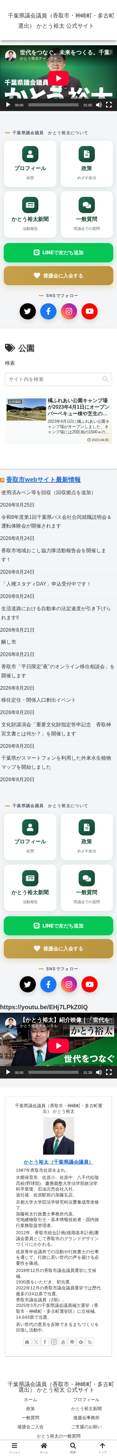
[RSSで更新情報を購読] (90, 1342)
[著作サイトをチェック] (27, 1342)
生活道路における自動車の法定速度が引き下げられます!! (56, 613)
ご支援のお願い (86, 1426)
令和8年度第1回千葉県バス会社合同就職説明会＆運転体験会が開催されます (56, 521)
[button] (105, 379)
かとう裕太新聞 (86, 1408)
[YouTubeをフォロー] (63, 1342)
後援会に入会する (63, 275)
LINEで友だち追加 (63, 252)
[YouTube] (89, 311)
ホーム (30, 1399)
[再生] (8, 105)
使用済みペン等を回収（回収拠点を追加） (48, 492)
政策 (30, 1408)
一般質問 (30, 1417)
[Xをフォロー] (36, 1342)
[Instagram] (69, 311)
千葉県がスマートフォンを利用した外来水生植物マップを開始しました (56, 762)
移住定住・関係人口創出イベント (38, 700)
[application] (58, 78)
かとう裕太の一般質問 (58, 1436)
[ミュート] (99, 105)
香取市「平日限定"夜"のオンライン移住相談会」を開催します (58, 671)
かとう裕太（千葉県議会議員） (59, 1162)
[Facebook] (48, 311)
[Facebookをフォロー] (45, 1342)
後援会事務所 (86, 1417)
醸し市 (8, 642)
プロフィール (86, 1399)
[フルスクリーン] (109, 105)
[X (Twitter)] (28, 311)
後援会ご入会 (30, 1426)
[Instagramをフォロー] (54, 1342)
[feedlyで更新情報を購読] (81, 1342)
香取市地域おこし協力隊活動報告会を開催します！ (53, 555)
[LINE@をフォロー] (72, 1342)
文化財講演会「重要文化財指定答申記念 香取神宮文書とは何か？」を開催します (56, 729)
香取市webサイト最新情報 (43, 479)
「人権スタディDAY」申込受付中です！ (46, 584)
